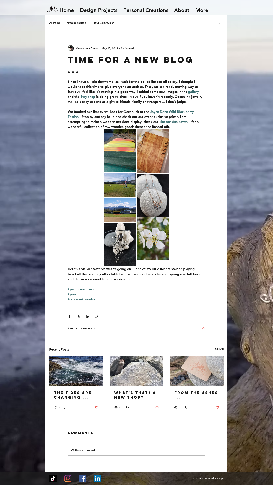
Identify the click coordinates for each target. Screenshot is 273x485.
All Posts (54, 22)
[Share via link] (97, 316)
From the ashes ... (196, 395)
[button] (219, 22)
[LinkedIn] (97, 478)
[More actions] (203, 48)
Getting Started (76, 22)
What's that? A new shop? (135, 395)
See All (219, 348)
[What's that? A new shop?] (136, 371)
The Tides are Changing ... (73, 395)
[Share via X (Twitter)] (78, 316)
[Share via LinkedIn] (88, 316)
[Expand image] (120, 150)
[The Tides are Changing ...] (76, 371)
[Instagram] (68, 478)
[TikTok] (53, 478)
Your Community (104, 22)
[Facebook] (82, 478)
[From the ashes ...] (197, 371)
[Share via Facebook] (69, 316)
